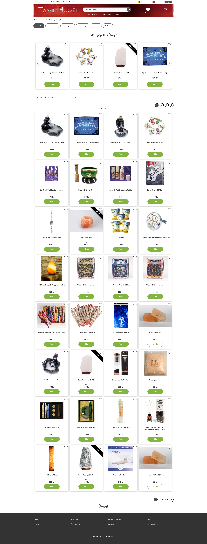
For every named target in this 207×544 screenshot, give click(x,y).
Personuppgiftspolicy (116, 519)
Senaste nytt (107, 14)
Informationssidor (152, 524)
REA (117, 14)
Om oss (36, 524)
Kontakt (36, 519)
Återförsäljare (76, 524)
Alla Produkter (93, 14)
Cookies (111, 524)
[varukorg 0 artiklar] (165, 9)
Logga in (168, 2)
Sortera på (44, 97)
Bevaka (155, 343)
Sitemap (148, 519)
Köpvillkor (74, 519)
